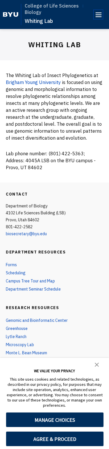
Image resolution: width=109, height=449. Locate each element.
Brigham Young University (33, 82)
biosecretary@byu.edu (26, 233)
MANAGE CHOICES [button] (55, 420)
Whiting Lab (39, 21)
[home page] (11, 14)
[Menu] (98, 14)
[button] (97, 364)
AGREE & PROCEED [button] (54, 439)
